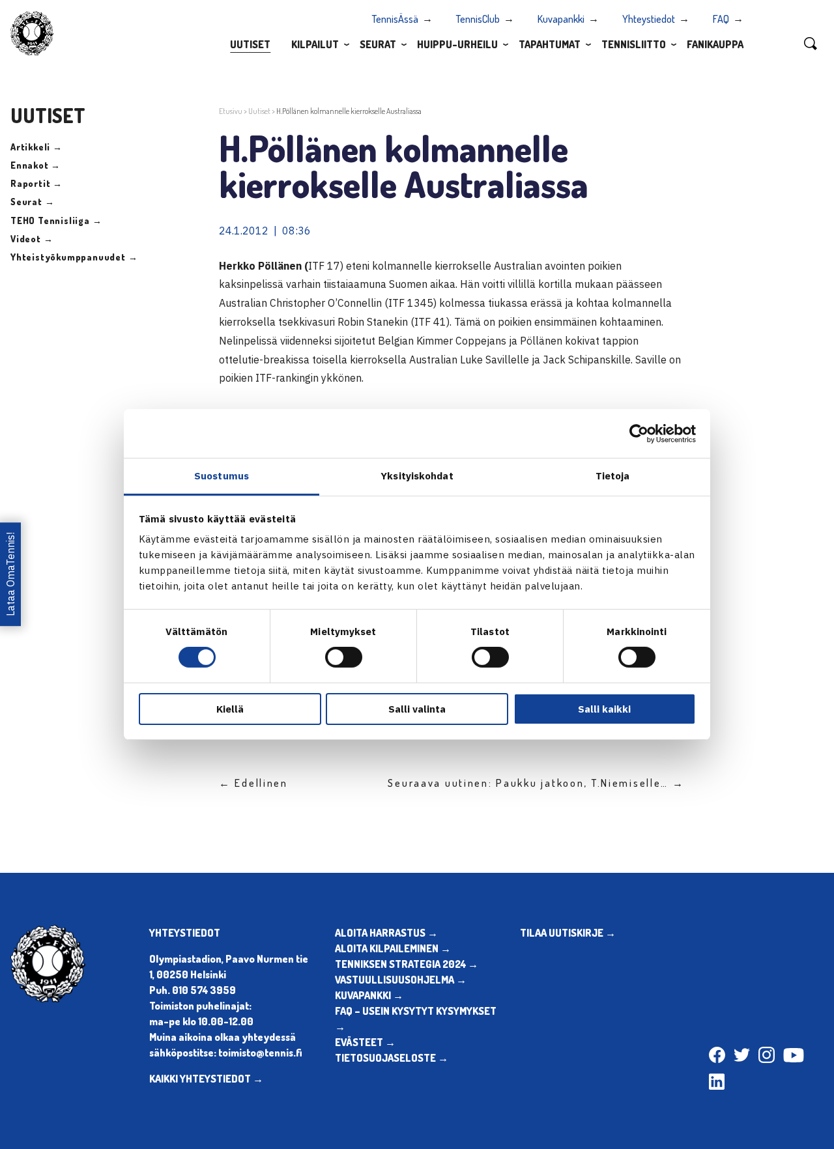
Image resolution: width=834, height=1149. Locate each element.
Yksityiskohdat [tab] (417, 476)
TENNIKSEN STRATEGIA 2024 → (406, 964)
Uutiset (250, 44)
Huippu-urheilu (457, 44)
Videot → (31, 238)
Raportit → (36, 183)
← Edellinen (253, 782)
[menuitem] (250, 43)
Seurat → (32, 201)
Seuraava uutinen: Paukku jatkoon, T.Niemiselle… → (536, 782)
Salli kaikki (604, 709)
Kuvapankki (561, 18)
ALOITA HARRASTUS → (386, 932)
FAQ (721, 18)
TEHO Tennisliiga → (56, 220)
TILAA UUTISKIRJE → (568, 932)
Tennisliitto (633, 44)
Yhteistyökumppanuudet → (73, 256)
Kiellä (230, 709)
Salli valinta (417, 709)
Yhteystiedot (648, 18)
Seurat (378, 44)
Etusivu (230, 111)
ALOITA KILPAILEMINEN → (393, 948)
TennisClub (478, 18)
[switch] (343, 657)
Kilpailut (315, 44)
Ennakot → (35, 165)
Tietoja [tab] (613, 476)
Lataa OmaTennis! (10, 574)
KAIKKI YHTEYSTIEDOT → (206, 1078)
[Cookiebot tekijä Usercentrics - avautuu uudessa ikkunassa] (639, 433)
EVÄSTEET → (365, 1042)
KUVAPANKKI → (369, 995)
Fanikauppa (715, 44)
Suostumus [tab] (221, 476)
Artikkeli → (36, 146)
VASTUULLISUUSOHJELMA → (401, 979)
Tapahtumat (550, 44)
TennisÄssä (395, 18)
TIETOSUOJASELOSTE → (391, 1057)
